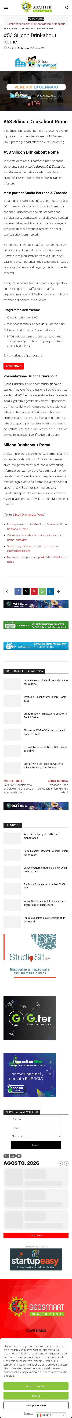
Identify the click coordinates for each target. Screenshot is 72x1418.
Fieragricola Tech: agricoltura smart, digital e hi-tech (53, 788)
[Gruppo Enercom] (29, 1099)
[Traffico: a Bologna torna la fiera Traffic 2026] (12, 701)
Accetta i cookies (36, 1386)
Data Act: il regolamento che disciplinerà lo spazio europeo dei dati (18, 788)
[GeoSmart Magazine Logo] (36, 1306)
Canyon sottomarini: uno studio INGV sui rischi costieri (36, 24)
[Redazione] (5, 48)
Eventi (15, 28)
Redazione (23, 48)
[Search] (6, 1156)
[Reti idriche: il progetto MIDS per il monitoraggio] (12, 838)
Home (6, 28)
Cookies (28, 1413)
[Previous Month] (61, 1163)
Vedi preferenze (36, 1405)
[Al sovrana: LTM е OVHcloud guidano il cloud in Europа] (12, 735)
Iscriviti (36, 1145)
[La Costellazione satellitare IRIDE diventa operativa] (12, 751)
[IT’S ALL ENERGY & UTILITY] (36, 652)
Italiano (46, 1414)
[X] (26, 591)
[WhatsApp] (42, 591)
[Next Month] (66, 1163)
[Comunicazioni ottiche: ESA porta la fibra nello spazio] (12, 684)
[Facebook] (18, 591)
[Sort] (18, 1156)
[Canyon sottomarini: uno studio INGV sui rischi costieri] (12, 872)
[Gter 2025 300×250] (29, 1043)
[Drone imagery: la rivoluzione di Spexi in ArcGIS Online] (12, 718)
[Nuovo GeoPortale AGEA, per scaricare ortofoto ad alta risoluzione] (12, 905)
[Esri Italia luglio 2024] (36, 611)
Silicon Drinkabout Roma (28, 514)
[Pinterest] (34, 591)
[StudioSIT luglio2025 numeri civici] (29, 980)
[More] (58, 591)
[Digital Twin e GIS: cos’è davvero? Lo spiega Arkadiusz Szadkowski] (12, 768)
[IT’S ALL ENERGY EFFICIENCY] (36, 631)
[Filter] (13, 1156)
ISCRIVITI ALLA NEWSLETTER (22, 1112)
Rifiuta (36, 1395)
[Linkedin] (50, 591)
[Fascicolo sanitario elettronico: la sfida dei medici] (12, 922)
